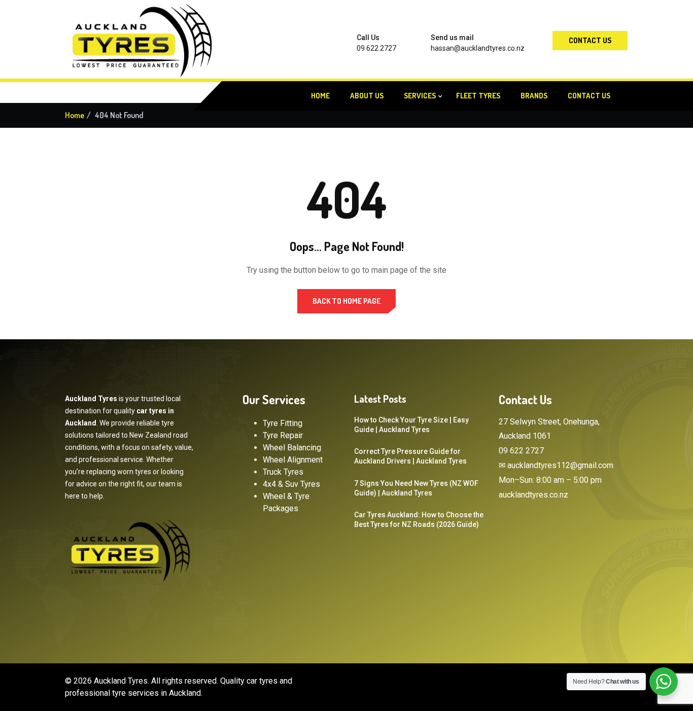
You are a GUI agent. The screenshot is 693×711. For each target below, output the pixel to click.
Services (420, 95)
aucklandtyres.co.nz (533, 495)
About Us (367, 95)
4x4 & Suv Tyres (291, 484)
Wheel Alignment (293, 460)
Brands (534, 95)
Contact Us (590, 40)
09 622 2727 (376, 48)
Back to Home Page (346, 301)
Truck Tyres (283, 472)
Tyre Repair (283, 435)
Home (320, 95)
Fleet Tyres (478, 95)
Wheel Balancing (292, 447)
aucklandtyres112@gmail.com (560, 465)
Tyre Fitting (282, 423)
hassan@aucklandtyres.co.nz (478, 48)
